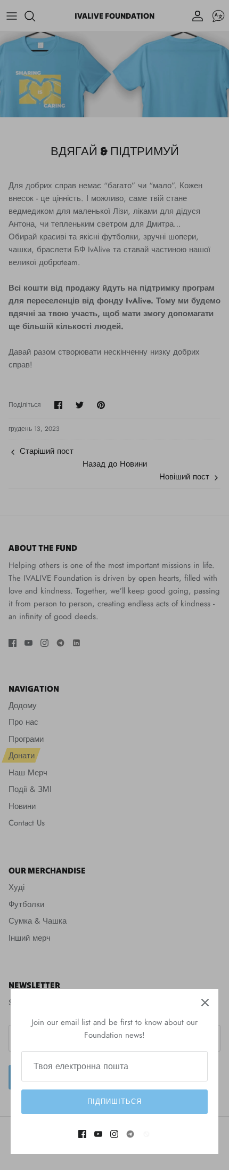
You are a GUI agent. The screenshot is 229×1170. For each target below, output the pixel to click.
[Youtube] (98, 1134)
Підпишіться (114, 1101)
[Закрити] (205, 1002)
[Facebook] (82, 1134)
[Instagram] (114, 1134)
